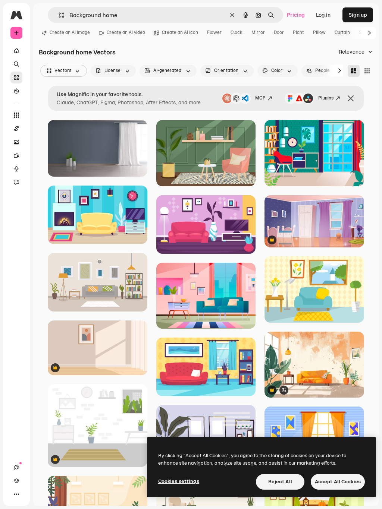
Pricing (296, 15)
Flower (214, 32)
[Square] (367, 71)
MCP (260, 98)
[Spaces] (16, 129)
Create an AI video (126, 32)
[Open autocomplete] (58, 15)
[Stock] (16, 77)
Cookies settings (178, 481)
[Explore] (16, 91)
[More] (16, 494)
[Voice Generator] (16, 169)
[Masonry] (354, 71)
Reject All (280, 481)
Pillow (319, 32)
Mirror (258, 32)
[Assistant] (16, 182)
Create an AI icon (180, 32)
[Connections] (16, 467)
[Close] (350, 98)
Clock (236, 32)
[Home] (16, 51)
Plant (298, 32)
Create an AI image (70, 32)
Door (279, 32)
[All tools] (16, 115)
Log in (323, 15)
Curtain (342, 32)
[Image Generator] (16, 142)
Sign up (357, 15)
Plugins (326, 98)
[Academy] (16, 481)
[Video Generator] (16, 155)
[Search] (16, 64)
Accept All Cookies (338, 481)
